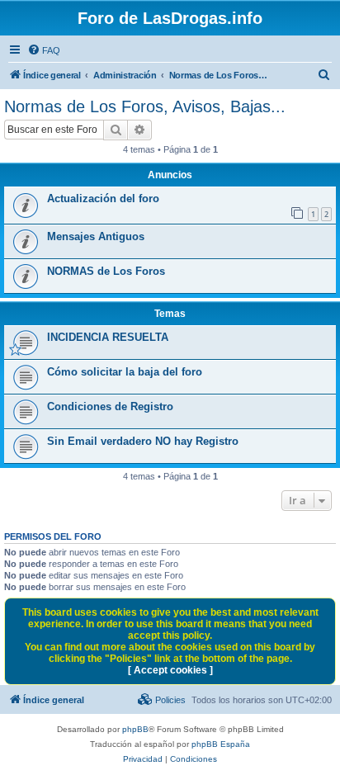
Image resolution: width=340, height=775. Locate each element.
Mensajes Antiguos (95, 236)
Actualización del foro (103, 198)
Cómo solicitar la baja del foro (124, 372)
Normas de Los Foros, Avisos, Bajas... (145, 106)
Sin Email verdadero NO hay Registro (142, 441)
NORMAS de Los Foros (106, 271)
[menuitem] (43, 50)
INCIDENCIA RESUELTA (107, 337)
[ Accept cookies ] (170, 670)
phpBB (135, 729)
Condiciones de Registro (110, 406)
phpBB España (220, 744)
